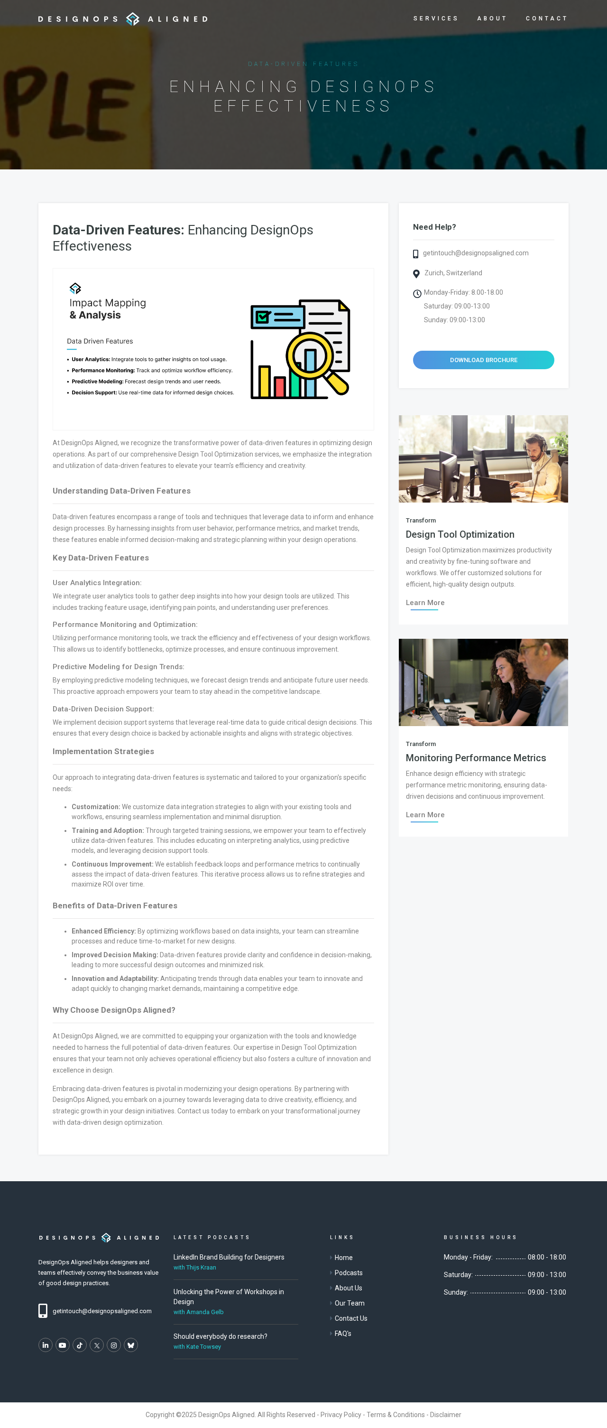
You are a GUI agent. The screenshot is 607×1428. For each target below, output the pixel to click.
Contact (547, 18)
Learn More (425, 602)
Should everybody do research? (220, 1336)
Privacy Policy (341, 1415)
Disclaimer (445, 1415)
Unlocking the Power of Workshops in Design (229, 1297)
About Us (348, 1288)
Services (437, 18)
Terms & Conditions (396, 1415)
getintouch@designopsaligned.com (476, 253)
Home (344, 1257)
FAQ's (343, 1333)
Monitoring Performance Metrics (476, 758)
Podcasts (349, 1273)
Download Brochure (483, 360)
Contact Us (351, 1318)
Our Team (350, 1303)
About (492, 18)
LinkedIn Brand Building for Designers (229, 1257)
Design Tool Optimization (460, 534)
